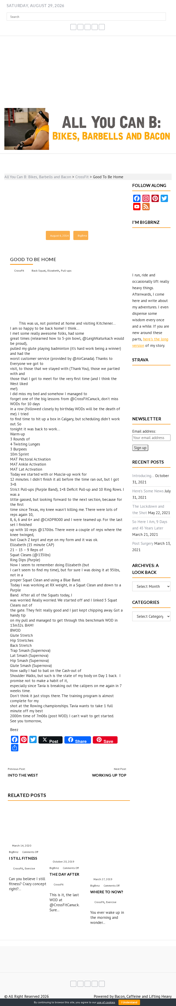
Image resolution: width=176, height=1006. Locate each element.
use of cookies (106, 1002)
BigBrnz (82, 235)
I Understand (129, 1002)
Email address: (144, 431)
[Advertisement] (88, 70)
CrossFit (19, 270)
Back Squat (39, 270)
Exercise (30, 868)
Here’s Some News (148, 491)
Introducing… (143, 475)
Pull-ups (66, 270)
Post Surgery (142, 543)
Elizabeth (53, 270)
